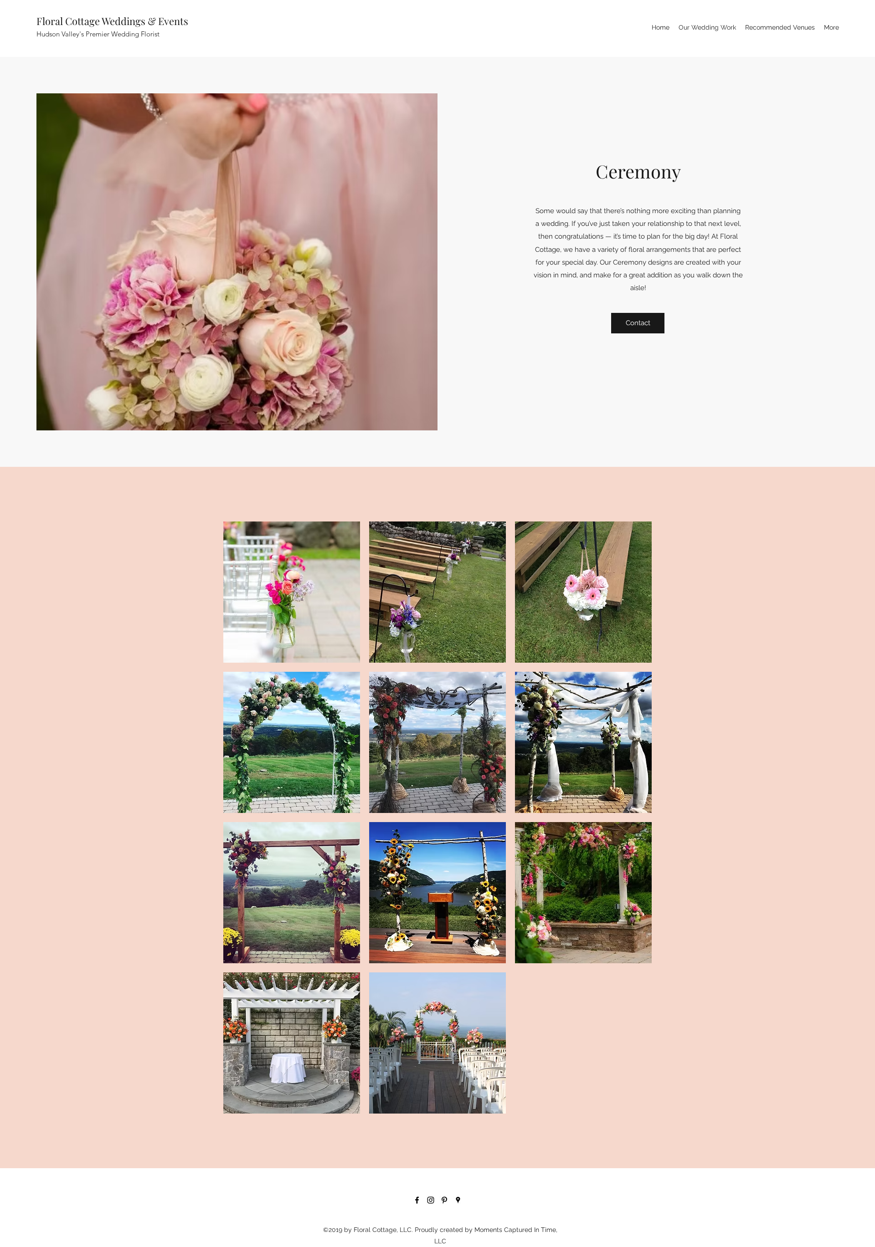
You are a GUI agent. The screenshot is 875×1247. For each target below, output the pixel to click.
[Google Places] (458, 1200)
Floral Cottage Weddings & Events (112, 21)
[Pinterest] (444, 1200)
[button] (291, 592)
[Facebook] (417, 1200)
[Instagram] (430, 1200)
